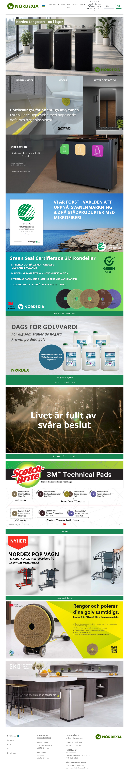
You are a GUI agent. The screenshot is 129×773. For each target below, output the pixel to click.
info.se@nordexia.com (75, 745)
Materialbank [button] (78, 4)
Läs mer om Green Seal (64, 313)
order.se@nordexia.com (75, 738)
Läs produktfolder (64, 598)
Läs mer (64, 531)
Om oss (68, 6)
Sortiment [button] (53, 4)
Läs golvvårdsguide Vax (64, 382)
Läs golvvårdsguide (64, 377)
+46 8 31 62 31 (72, 758)
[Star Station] (64, 163)
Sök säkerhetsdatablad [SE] (77, 765)
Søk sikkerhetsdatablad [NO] (77, 768)
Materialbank (11, 753)
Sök (118, 6)
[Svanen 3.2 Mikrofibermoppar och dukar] (64, 222)
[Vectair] (64, 104)
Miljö (63, 4)
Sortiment (10, 740)
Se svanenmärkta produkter (64, 456)
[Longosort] (64, 45)
